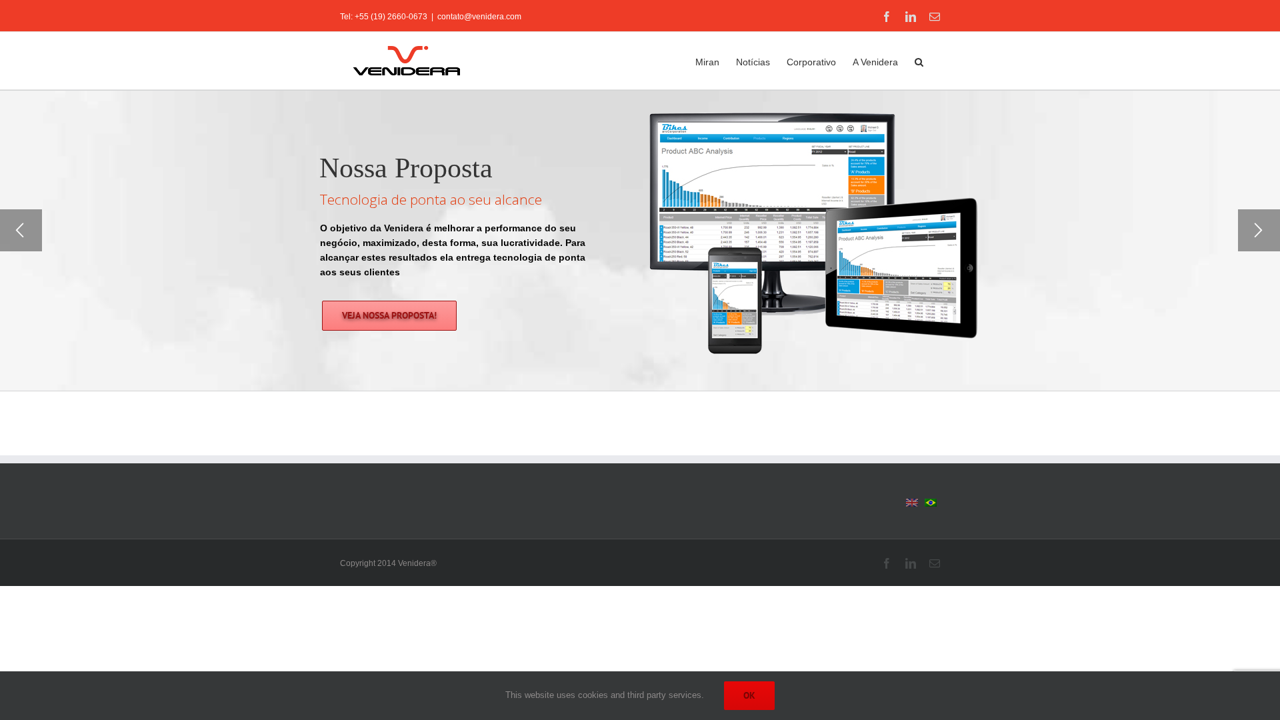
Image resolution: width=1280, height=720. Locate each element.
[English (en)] (912, 502)
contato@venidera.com (479, 16)
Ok (749, 695)
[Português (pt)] (931, 502)
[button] (919, 60)
